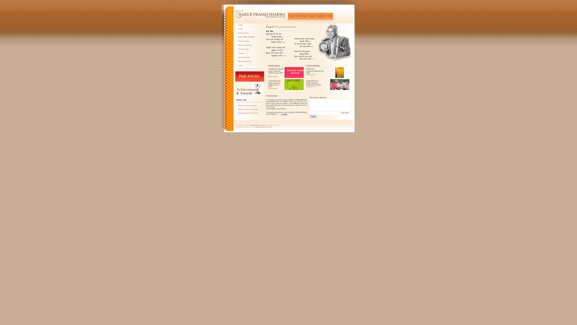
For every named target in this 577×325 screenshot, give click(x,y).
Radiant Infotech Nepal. (263, 127)
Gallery (241, 53)
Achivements (243, 41)
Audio (240, 25)
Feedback (321, 16)
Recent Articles (244, 61)
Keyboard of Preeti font (248, 113)
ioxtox (240, 65)
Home (291, 16)
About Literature (301, 16)
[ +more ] (284, 114)
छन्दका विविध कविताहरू (246, 37)
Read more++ (273, 76)
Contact (329, 16)
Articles (312, 16)
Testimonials (243, 49)
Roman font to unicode (248, 109)
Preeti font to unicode (247, 105)
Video (240, 29)
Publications (243, 33)
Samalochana (244, 57)
